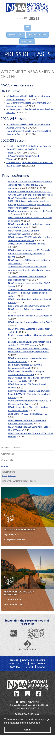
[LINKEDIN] (30, 18)
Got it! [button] (27, 730)
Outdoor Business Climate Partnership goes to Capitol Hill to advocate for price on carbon (30, 292)
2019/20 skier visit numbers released (26, 243)
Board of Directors (10, 447)
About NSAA (17, 35)
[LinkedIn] (16, 693)
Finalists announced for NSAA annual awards (30, 335)
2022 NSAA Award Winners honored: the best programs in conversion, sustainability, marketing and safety (29, 204)
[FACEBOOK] (37, 18)
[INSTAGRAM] (33, 18)
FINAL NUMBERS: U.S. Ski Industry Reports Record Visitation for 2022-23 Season (28, 149)
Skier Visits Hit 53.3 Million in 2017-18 (27, 413)
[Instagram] (27, 693)
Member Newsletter (28, 701)
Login (20, 18)
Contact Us (7, 460)
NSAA (28, 8)
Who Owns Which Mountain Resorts (19, 481)
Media (4, 466)
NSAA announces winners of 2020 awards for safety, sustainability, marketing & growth (29, 253)
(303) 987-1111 (25, 713)
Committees (7, 453)
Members (27, 41)
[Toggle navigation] (27, 28)
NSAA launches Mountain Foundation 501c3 (30, 322)
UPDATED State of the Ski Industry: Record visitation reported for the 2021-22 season (30, 184)
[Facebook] (38, 693)
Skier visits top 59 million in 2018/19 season (30, 315)
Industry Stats (38, 35)
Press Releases (9, 476)
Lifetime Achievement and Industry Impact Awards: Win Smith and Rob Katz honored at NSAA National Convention (30, 194)
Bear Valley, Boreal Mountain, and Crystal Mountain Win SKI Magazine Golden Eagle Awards (29, 394)
